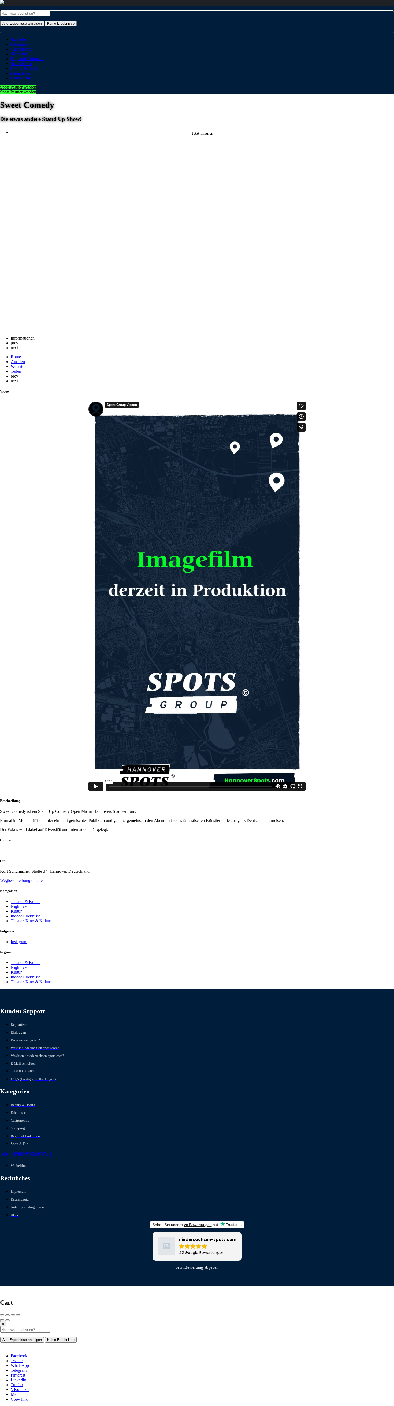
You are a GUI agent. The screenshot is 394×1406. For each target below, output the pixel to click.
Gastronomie (21, 49)
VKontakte (20, 1389)
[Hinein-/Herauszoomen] (18, 1315)
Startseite (18, 39)
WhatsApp (20, 1365)
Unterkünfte (21, 78)
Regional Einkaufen (27, 58)
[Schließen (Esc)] (2, 1315)
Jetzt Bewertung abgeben (197, 1267)
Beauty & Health (25, 68)
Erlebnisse (19, 44)
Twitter (17, 1360)
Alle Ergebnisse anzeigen (22, 23)
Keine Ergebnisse (61, 23)
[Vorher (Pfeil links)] (2, 1320)
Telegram (19, 1370)
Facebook (19, 1356)
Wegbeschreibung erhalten (22, 880)
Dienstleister (21, 73)
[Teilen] (7, 1315)
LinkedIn (18, 1380)
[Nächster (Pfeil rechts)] (7, 1320)
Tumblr (17, 1384)
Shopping (19, 54)
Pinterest (18, 1375)
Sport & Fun (21, 63)
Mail (14, 1394)
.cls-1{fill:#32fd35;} (25, 1154)
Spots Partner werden (18, 87)
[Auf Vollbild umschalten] (13, 1315)
